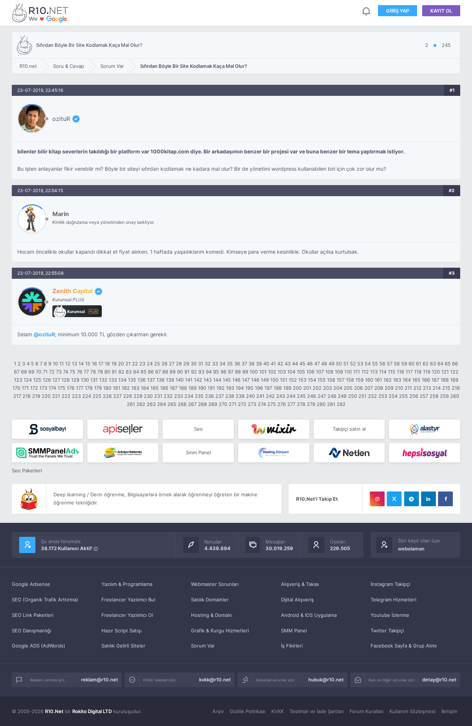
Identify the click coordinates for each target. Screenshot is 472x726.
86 (151, 372)
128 (66, 380)
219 (36, 396)
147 (246, 380)
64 (440, 364)
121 (445, 372)
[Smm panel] (47, 452)
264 (161, 404)
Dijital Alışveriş (297, 599)
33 (215, 364)
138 (160, 380)
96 (223, 372)
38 (251, 364)
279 (311, 404)
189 (192, 388)
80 (107, 372)
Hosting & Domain (211, 615)
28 (179, 364)
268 (202, 404)
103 (282, 372)
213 (427, 388)
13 (74, 364)
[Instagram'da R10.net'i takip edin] (377, 498)
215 (446, 388)
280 (321, 404)
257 (424, 396)
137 (151, 380)
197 (268, 388)
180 (107, 388)
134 (122, 380)
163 (397, 380)
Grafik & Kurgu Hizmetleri (220, 630)
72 (52, 372)
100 (254, 372)
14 (81, 364)
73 (59, 372)
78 (93, 372)
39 (259, 364)
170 (16, 388)
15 (87, 364)
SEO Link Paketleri (32, 615)
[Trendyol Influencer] (273, 429)
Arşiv (218, 711)
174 (52, 388)
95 (216, 372)
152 (293, 380)
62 (425, 364)
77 (86, 372)
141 (188, 380)
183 (135, 388)
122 (454, 372)
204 (337, 388)
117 (409, 372)
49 (331, 364)
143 (208, 380)
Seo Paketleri (27, 470)
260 (454, 396)
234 (188, 396)
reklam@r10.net (99, 679)
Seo (198, 429)
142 (198, 380)
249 (342, 396)
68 (24, 372)
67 (17, 372)
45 (302, 364)
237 (219, 396)
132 (103, 380)
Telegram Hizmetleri (393, 599)
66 (455, 364)
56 (382, 364)
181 (116, 388)
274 (262, 404)
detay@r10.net (439, 679)
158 (350, 380)
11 (61, 364)
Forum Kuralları (367, 711)
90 (180, 372)
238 (229, 396)
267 (192, 404)
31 (200, 364)
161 (378, 380)
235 (199, 396)
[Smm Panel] (47, 429)
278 (301, 404)
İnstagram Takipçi (390, 584)
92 (194, 372)
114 (382, 372)
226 (107, 396)
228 (127, 396)
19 (114, 364)
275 (271, 404)
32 (208, 364)
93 (201, 372)
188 (183, 388)
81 (114, 372)
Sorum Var (203, 646)
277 (291, 404)
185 (154, 388)
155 (321, 380)
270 (223, 404)
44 (295, 364)
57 (389, 364)
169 (454, 380)
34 (222, 364)
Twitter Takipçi (387, 630)
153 (302, 380)
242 (270, 396)
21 (128, 364)
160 (369, 380)
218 (26, 396)
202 (317, 388)
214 (437, 388)
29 (186, 364)
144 (217, 380)
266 (182, 404)
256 (413, 396)
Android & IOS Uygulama (309, 615)
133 (113, 380)
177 (79, 388)
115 (391, 372)
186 (164, 388)
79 (100, 372)
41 (273, 364)
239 (240, 396)
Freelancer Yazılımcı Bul (128, 599)
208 (378, 388)
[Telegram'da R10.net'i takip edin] (411, 498)
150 (274, 380)
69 (31, 372)
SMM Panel (294, 630)
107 (320, 372)
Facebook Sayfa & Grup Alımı (404, 646)
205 (348, 388)
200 (297, 388)
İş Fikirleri (292, 646)
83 (129, 372)
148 (255, 380)
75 (72, 372)
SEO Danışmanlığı (31, 630)
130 (85, 380)
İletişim (449, 711)
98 (238, 372)
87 (158, 372)
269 (212, 404)
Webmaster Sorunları (215, 584)
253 (382, 396)
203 (327, 388)
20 (121, 364)
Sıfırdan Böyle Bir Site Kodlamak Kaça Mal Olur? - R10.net (41, 12)
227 (117, 396)
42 (280, 364)
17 (100, 364)
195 (249, 388)
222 (66, 396)
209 (389, 388)
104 (291, 372)
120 (436, 372)
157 (340, 380)
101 (263, 372)
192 (220, 388)
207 (368, 388)
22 (135, 364)
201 (307, 388)
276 (281, 404)
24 (150, 364)
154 (312, 380)
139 (170, 380)
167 (435, 380)
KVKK (277, 711)
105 (301, 372)
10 (55, 364)
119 (426, 372)
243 (280, 396)
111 (356, 372)
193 (230, 388)
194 (240, 388)
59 (404, 364)
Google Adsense (31, 584)
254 (393, 396)
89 (173, 372)
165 (416, 380)
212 (417, 388)
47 (317, 364)
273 (252, 404)
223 (76, 396)
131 (94, 380)
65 (448, 364)
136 (142, 380)
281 (331, 404)
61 (418, 364)
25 (157, 364)
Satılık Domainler (210, 599)
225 (97, 396)
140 (180, 380)
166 (426, 380)
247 (321, 396)
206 (358, 388)
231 (158, 396)
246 (311, 396)
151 (283, 380)
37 (244, 364)
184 (145, 388)
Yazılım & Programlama (126, 584)
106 (310, 372)
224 (86, 396)
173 (43, 388)
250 (352, 396)
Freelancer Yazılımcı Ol (127, 615)
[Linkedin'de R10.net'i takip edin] (428, 498)
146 (236, 380)
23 (142, 364)
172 (34, 388)
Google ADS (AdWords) (38, 646)
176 (70, 388)
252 (372, 396)
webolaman (411, 549)
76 (79, 372)
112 (365, 372)
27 (171, 364)
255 (403, 396)
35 (230, 364)
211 (408, 388)
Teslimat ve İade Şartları (316, 711)
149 (265, 380)
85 (143, 372)
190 (202, 388)
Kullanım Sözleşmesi (412, 711)
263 (151, 404)
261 (131, 404)
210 (399, 388)
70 (38, 372)
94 (209, 372)
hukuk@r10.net (326, 679)
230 (148, 396)
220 (46, 396)
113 (374, 372)
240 (250, 396)
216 (456, 388)
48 (324, 364)
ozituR (61, 118)
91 (187, 372)
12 (67, 364)
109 (339, 372)
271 (232, 404)
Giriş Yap (397, 11)
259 (444, 396)
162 (388, 380)
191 (211, 388)
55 (375, 364)
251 (362, 396)
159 (359, 380)
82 (121, 372)
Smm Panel (198, 452)
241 (260, 396)
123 (18, 380)
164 (407, 380)
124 (28, 380)
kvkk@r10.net (215, 679)
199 (287, 388)
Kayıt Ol (441, 11)
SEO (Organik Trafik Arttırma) (45, 599)
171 (25, 388)
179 (98, 388)
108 (329, 372)
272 (242, 404)
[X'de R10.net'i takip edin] (394, 498)
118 (417, 372)
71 (45, 372)
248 (331, 396)
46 (310, 364)
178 (89, 388)
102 (272, 372)
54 (368, 364)
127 (56, 380)
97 (230, 372)
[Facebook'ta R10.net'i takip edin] (445, 498)
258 (434, 396)
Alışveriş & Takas (300, 584)
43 (288, 364)
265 (171, 404)
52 (353, 364)
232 (168, 396)
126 (47, 380)
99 (245, 372)
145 (227, 380)
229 (137, 396)
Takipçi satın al (349, 429)
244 (291, 396)
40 (266, 364)
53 (360, 364)
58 (397, 364)
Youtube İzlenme (390, 615)
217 (17, 396)
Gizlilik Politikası (248, 711)
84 (136, 372)
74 (65, 372)
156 (331, 380)
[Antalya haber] (123, 452)
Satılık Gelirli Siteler (123, 646)
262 (140, 404)
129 (75, 380)
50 (339, 364)
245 (301, 396)
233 (178, 396)
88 (165, 372)
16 (94, 364)
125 (37, 380)
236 (209, 396)
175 (61, 388)
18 (107, 364)
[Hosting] (424, 429)
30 (194, 364)
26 (164, 364)
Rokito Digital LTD (92, 711)
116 (400, 372)
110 (348, 372)
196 (259, 388)
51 (345, 364)
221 (56, 396)
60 (411, 364)
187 (173, 388)
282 (341, 404)
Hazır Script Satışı (121, 630)
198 (278, 388)
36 (237, 364)
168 (445, 380)
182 (126, 388)
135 (132, 380)
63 (433, 364)
